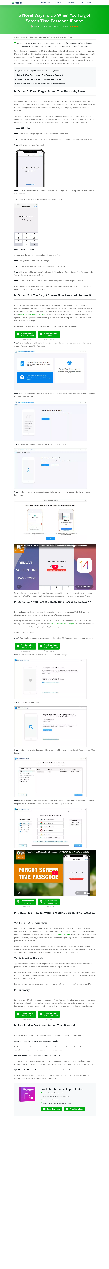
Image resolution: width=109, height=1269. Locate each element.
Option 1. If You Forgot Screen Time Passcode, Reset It (38, 71)
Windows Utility (45, 2)
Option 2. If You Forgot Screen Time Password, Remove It (40, 75)
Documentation (70, 2)
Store (81, 2)
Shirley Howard (37, 26)
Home (17, 37)
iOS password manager (61, 934)
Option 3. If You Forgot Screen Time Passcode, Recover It (40, 79)
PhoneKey (58, 2)
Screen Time (47, 26)
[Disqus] (54, 1143)
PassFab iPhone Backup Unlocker (32, 314)
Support (88, 2)
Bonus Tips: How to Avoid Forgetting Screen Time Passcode (41, 83)
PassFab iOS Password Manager (61, 624)
